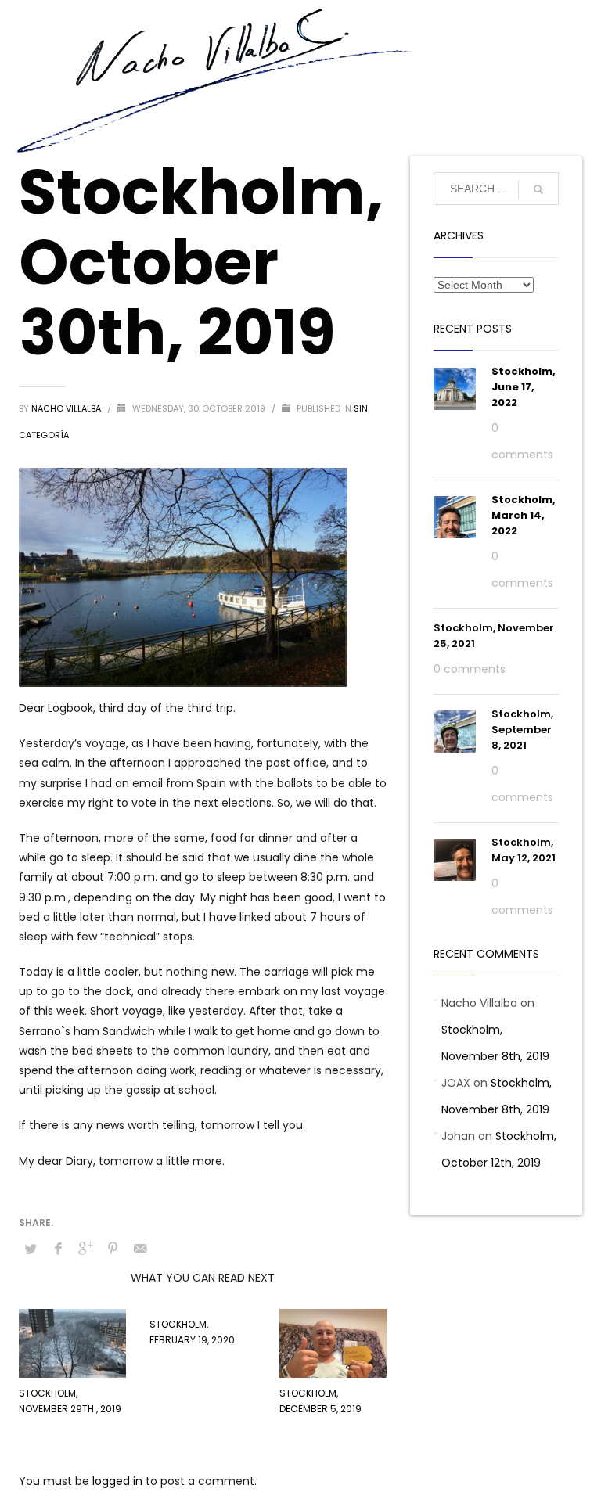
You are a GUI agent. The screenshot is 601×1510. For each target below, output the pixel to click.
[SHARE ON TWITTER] (30, 1249)
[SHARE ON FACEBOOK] (58, 1248)
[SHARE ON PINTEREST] (112, 1248)
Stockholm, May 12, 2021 (523, 850)
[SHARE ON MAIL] (140, 1248)
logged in (119, 1481)
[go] (538, 189)
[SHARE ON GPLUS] (85, 1248)
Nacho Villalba (67, 408)
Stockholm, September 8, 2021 (522, 729)
